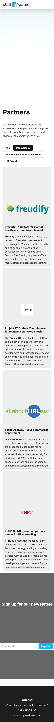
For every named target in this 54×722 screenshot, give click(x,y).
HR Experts (12, 161)
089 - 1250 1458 (27, 710)
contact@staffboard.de (27, 715)
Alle (8, 147)
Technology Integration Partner (23, 154)
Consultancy (23, 147)
